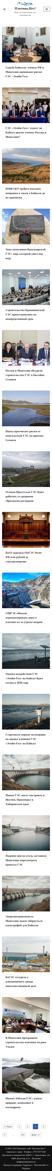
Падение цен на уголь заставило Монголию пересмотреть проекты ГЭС (26, 860)
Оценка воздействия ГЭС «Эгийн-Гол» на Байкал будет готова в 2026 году (24, 678)
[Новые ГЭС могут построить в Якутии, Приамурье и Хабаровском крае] (26, 772)
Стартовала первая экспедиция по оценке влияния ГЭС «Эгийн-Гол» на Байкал (26, 738)
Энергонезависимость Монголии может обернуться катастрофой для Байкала (24, 920)
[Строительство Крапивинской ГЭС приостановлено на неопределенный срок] (26, 287)
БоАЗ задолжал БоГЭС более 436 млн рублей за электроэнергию (24, 557)
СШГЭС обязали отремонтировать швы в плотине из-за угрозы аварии (24, 617)
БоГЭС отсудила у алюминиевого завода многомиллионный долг (21, 981)
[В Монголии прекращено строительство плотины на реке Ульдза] (26, 1015)
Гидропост (28, 1165)
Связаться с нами (14, 1151)
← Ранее (8, 1126)
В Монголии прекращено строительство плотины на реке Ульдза (26, 1042)
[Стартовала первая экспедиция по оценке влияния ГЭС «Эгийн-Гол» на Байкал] (26, 712)
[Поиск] (4, 9)
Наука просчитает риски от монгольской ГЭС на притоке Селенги (25, 435)
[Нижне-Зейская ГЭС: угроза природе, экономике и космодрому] (26, 1075)
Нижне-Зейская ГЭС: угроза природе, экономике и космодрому (24, 1102)
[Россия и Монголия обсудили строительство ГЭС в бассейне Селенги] (26, 348)
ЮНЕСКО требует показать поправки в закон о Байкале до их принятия (25, 193)
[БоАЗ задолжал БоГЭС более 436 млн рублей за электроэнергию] (26, 530)
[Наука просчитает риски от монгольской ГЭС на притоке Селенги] (26, 408)
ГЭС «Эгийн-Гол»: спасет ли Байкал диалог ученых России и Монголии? (26, 132)
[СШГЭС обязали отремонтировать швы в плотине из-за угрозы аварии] (26, 590)
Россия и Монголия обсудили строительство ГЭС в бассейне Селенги (25, 374)
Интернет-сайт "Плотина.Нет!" (31, 1148)
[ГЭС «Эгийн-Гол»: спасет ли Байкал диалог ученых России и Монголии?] (26, 105)
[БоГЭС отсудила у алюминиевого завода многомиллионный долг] (26, 954)
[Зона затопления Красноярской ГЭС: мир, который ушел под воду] (26, 226)
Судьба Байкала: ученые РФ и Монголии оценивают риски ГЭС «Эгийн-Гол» (25, 71)
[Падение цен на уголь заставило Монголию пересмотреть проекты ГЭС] (26, 833)
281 (23, 1134)
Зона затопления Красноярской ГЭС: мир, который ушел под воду (26, 253)
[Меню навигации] (46, 9)
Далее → (35, 1134)
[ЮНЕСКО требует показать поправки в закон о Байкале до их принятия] (26, 166)
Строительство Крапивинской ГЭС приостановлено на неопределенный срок (25, 314)
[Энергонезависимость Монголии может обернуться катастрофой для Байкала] (26, 893)
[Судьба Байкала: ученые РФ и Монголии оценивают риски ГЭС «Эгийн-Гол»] (26, 44)
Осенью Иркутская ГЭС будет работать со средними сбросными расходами (25, 496)
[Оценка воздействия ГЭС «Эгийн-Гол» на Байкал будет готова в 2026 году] (26, 651)
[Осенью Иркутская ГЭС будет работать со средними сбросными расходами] (26, 469)
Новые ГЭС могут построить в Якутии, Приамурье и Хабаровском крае (25, 799)
